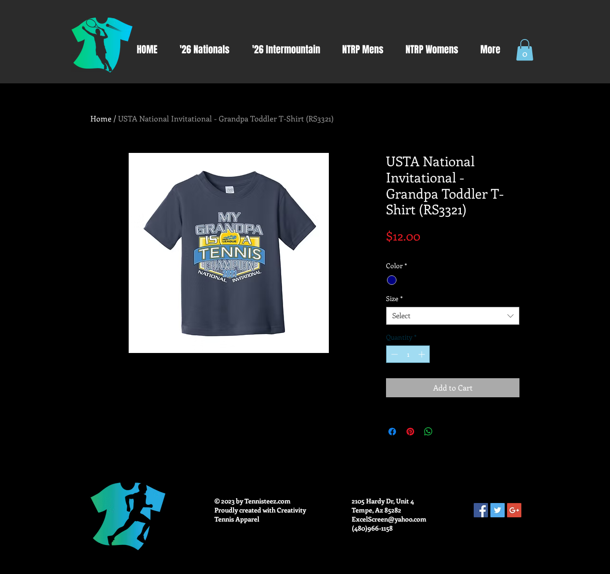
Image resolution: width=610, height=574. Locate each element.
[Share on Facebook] (392, 431)
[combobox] (452, 316)
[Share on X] (446, 431)
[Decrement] (393, 354)
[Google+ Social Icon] (514, 510)
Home (101, 118)
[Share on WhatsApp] (428, 431)
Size (394, 298)
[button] (525, 49)
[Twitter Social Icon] (497, 510)
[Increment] (422, 354)
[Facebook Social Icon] (481, 510)
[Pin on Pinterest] (410, 431)
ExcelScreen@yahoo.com (389, 519)
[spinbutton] (408, 354)
